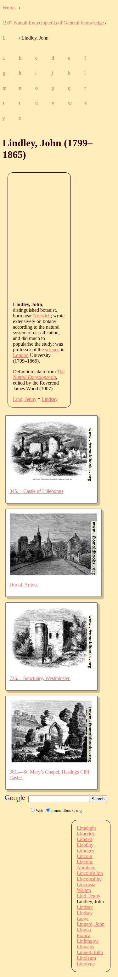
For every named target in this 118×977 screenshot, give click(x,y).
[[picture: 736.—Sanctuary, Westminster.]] (51, 667)
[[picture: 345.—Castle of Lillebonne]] (51, 480)
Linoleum (86, 958)
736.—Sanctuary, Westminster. (39, 678)
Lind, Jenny (25, 399)
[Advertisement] (59, 236)
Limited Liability (85, 842)
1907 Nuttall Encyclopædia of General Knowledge (53, 22)
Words (9, 7)
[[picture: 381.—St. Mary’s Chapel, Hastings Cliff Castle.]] (51, 761)
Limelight (86, 828)
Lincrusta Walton (86, 887)
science (52, 349)
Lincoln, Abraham (86, 864)
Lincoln (84, 856)
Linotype (86, 963)
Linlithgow (88, 941)
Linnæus (85, 946)
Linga (82, 918)
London (21, 355)
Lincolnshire (89, 879)
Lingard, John (90, 924)
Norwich (42, 315)
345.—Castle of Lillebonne (36, 491)
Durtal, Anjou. (23, 584)
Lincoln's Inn (90, 873)
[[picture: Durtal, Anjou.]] (53, 574)
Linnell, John (90, 952)
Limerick (86, 833)
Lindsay (50, 399)
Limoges (85, 850)
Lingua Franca (84, 932)
